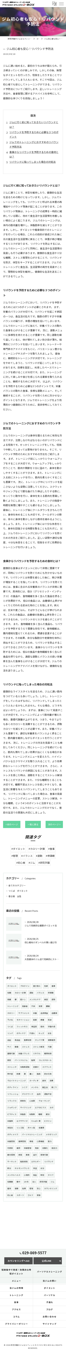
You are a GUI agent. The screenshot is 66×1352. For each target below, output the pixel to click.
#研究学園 (44, 862)
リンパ (10, 1033)
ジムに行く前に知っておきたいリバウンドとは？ (33, 124)
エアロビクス (40, 1107)
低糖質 (41, 1127)
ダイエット (12, 986)
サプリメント (23, 1013)
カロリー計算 (20, 992)
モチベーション (23, 1020)
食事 (53, 986)
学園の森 (51, 1026)
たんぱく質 (36, 1121)
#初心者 (20, 862)
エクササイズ (22, 1121)
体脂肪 (23, 1114)
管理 (31, 1188)
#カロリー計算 (37, 849)
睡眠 (40, 1114)
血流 (39, 1094)
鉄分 (9, 1168)
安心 (39, 1188)
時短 (42, 1175)
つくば (10, 1026)
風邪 (18, 1148)
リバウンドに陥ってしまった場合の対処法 (32, 162)
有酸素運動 (24, 1067)
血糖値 (54, 1013)
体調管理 (27, 1148)
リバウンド (48, 1161)
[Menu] (61, 3)
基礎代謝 (11, 1053)
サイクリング (25, 1107)
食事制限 (27, 1040)
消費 (51, 1080)
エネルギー (36, 1161)
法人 (34, 1181)
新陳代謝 (44, 1155)
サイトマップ (49, 1323)
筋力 (50, 1141)
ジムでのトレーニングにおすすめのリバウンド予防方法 (33, 144)
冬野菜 (10, 1148)
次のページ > (54, 824)
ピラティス (11, 1114)
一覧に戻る (33, 824)
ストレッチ (12, 1067)
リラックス (12, 1101)
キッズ (41, 1033)
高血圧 (17, 1040)
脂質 (33, 1060)
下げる (10, 1020)
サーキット (12, 1161)
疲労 (48, 1114)
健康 (16, 1188)
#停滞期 (50, 856)
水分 (42, 1168)
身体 (44, 1080)
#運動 (39, 856)
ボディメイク (12, 1134)
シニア (24, 1087)
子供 (33, 1006)
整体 (9, 1188)
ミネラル (37, 1053)
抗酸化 (45, 1148)
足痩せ (36, 1067)
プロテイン (24, 986)
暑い (31, 1074)
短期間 (10, 1181)
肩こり (54, 1087)
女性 (49, 1033)
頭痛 (9, 999)
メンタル (35, 1087)
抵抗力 (54, 1148)
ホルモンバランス (22, 1168)
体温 (35, 1168)
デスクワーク (27, 1094)
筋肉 (42, 1026)
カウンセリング (50, 1188)
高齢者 (25, 1006)
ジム (52, 1181)
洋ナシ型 (31, 1127)
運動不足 (48, 1094)
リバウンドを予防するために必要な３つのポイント (33, 134)
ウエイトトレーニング (16, 1080)
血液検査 (44, 1013)
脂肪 (39, 1074)
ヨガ (51, 1107)
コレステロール (45, 1060)
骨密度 (34, 1026)
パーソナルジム (21, 1060)
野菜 (9, 1060)
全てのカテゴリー (17, 885)
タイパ (50, 1175)
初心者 (10, 1195)
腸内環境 (11, 1155)
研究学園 (43, 1181)
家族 (39, 1195)
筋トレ (23, 999)
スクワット (47, 1067)
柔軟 (27, 1155)
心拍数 (32, 1101)
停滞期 (50, 992)
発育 (40, 1006)
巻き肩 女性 (14, 896)
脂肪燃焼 (24, 1161)
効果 (46, 986)
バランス (40, 992)
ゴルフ (30, 1195)
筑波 (50, 1020)
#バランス (27, 856)
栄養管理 (11, 1141)
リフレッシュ (12, 1094)
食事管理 (22, 1141)
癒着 (42, 1020)
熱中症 (10, 1074)
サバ (9, 1046)
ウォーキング (44, 1101)
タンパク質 (39, 1040)
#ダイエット (18, 849)
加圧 (35, 1175)
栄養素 (10, 1121)
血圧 (9, 1040)
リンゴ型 (20, 1127)
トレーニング (12, 1006)
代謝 (50, 1046)
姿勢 (53, 999)
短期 (9, 992)
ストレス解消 (38, 1046)
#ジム (32, 862)
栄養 (35, 1013)
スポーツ (20, 1195)
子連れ (32, 1033)
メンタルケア (35, 999)
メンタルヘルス (13, 1175)
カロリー (11, 1013)
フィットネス (22, 1026)
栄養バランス (23, 1053)
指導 (24, 1188)
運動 (31, 992)
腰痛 (48, 1006)
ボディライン (12, 1087)
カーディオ (34, 1080)
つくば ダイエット (18, 890)
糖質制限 (48, 1053)
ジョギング (12, 1107)
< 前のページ (12, 824)
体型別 (10, 1127)
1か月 (26, 1181)
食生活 (45, 1087)
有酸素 (32, 1114)
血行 (35, 1155)
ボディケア (21, 1033)
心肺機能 (40, 1141)
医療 (18, 1074)
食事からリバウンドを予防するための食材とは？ (33, 154)
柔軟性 (23, 1101)
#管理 (14, 856)
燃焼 (20, 1155)
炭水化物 (48, 1074)
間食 (16, 1046)
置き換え (37, 986)
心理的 (26, 1175)
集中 (18, 1181)
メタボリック (51, 1134)
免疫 (37, 1148)
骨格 (31, 1141)
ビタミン (48, 1121)
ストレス (25, 1046)
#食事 (51, 849)
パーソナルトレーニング (32, 1134)
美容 (46, 999)
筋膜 (35, 1020)
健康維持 (51, 1040)
